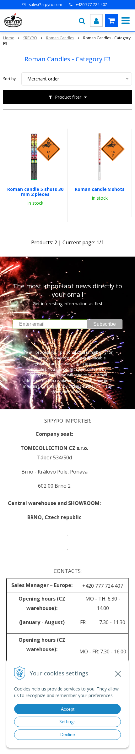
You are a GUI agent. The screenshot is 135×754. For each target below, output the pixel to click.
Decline (67, 734)
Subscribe (104, 324)
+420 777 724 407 (91, 4)
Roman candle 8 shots (100, 189)
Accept (67, 709)
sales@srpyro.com (45, 4)
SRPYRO (30, 38)
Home (8, 38)
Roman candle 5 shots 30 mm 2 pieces (35, 192)
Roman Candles (60, 38)
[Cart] (111, 20)
